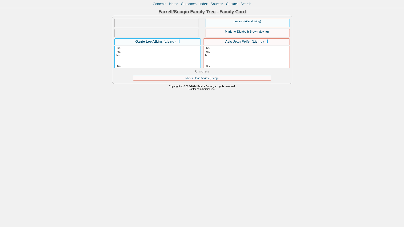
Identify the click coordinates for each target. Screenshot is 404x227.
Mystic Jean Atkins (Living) (201, 78)
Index (203, 4)
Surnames (189, 4)
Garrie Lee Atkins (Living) (155, 41)
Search (246, 4)
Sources (217, 4)
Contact (232, 4)
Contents (159, 4)
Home (173, 4)
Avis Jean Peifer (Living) (244, 41)
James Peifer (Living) (247, 21)
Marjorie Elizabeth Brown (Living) (247, 31)
